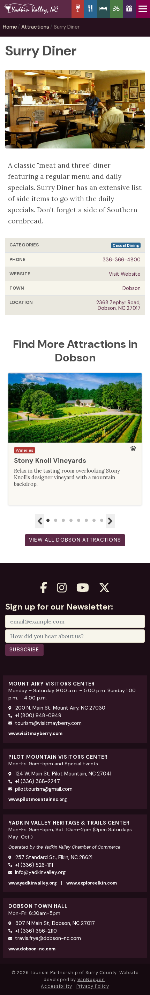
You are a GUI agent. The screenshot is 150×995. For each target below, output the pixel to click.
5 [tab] (79, 521)
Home (10, 26)
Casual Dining (126, 245)
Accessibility (56, 986)
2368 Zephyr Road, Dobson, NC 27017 (118, 305)
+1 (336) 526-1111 (34, 865)
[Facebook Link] (44, 587)
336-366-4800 (122, 260)
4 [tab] (71, 521)
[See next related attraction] (110, 521)
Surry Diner (67, 26)
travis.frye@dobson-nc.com (48, 938)
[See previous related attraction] (39, 521)
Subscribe (24, 649)
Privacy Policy (92, 986)
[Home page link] (35, 8)
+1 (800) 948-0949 (38, 715)
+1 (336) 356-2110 (36, 931)
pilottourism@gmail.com (44, 789)
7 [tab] (94, 521)
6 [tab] (86, 521)
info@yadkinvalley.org (40, 872)
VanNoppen (91, 979)
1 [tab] (48, 521)
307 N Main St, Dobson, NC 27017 (54, 923)
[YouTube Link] (82, 587)
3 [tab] (63, 521)
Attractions (35, 26)
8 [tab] (102, 521)
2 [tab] (56, 521)
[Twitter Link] (104, 587)
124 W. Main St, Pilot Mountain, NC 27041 (62, 774)
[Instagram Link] (61, 587)
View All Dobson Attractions (75, 540)
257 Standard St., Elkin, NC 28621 (53, 857)
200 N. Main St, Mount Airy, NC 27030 (59, 708)
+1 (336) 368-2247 (37, 781)
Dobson (131, 288)
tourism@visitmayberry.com (48, 723)
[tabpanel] (75, 439)
